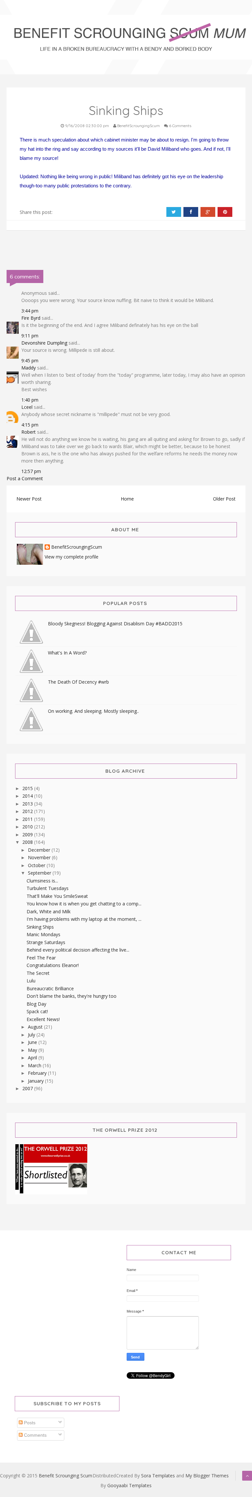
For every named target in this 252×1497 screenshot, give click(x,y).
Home (127, 499)
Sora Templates (158, 1475)
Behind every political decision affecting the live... (78, 950)
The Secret (38, 973)
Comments (35, 1435)
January (36, 1081)
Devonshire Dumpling (44, 343)
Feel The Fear (41, 958)
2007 (28, 1088)
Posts (29, 1422)
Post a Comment (25, 478)
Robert (28, 432)
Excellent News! (43, 1019)
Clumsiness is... (42, 881)
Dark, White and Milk (49, 911)
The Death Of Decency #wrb (78, 682)
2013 (28, 804)
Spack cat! (37, 1011)
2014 (28, 796)
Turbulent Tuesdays (48, 888)
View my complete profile (71, 557)
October (37, 865)
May (33, 1050)
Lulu (31, 980)
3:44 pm (29, 311)
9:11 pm (29, 335)
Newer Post (29, 499)
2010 (28, 827)
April (33, 1057)
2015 (28, 788)
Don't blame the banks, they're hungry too (71, 996)
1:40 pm (29, 400)
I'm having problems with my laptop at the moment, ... (84, 919)
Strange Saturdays (46, 942)
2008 (28, 842)
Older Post (224, 499)
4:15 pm (29, 425)
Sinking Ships (40, 927)
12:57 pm (31, 471)
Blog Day (36, 1004)
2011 (28, 819)
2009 (28, 834)
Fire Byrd (30, 318)
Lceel (26, 407)
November (40, 857)
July (32, 1035)
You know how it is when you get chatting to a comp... (84, 903)
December (40, 850)
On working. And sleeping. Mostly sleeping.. (93, 711)
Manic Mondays (43, 934)
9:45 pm (29, 360)
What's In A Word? (67, 653)
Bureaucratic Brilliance (50, 988)
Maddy (28, 368)
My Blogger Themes (207, 1475)
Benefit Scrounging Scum (65, 1475)
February (38, 1073)
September (40, 873)
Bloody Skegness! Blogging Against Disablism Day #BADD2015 (115, 623)
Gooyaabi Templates (129, 1485)
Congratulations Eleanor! (53, 965)
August (36, 1027)
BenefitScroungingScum (76, 547)
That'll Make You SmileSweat (57, 896)
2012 (28, 811)
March (35, 1065)
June (33, 1042)
